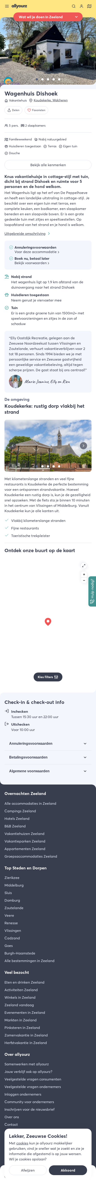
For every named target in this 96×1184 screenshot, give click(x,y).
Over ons (11, 1117)
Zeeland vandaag (19, 1005)
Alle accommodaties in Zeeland (30, 803)
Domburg (12, 900)
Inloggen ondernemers (22, 1094)
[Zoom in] (84, 574)
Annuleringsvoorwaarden (30, 743)
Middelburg (14, 885)
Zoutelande (13, 908)
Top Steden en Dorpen (25, 868)
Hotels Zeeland (16, 818)
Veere (9, 915)
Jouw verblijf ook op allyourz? (28, 1071)
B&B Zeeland (15, 826)
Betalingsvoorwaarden (28, 757)
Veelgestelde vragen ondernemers (32, 1086)
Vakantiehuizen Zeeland (24, 833)
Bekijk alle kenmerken (48, 165)
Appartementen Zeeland (24, 849)
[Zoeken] (73, 6)
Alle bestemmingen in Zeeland (29, 960)
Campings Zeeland (20, 811)
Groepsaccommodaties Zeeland (30, 856)
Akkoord (68, 1170)
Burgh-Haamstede (19, 953)
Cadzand (12, 938)
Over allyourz (17, 1054)
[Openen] (83, 565)
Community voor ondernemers (29, 1102)
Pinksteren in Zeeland (22, 1027)
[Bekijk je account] (81, 6)
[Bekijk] (37, 79)
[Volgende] (88, 53)
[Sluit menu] (6, 6)
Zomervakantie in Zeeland (26, 1035)
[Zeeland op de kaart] (89, 6)
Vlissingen (12, 930)
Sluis (8, 892)
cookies (22, 1143)
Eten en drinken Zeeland (24, 982)
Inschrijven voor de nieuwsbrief (29, 1109)
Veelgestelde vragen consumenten (32, 1079)
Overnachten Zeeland (25, 793)
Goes (8, 945)
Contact (11, 1124)
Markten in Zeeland (20, 1020)
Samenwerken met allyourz (26, 1064)
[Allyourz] (19, 6)
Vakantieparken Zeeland (24, 841)
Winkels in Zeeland (19, 997)
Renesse (11, 923)
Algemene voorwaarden (29, 771)
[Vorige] (8, 53)
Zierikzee (11, 877)
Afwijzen (28, 1170)
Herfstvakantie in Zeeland (25, 1042)
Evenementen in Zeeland (24, 1012)
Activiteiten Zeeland (21, 990)
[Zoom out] (84, 580)
